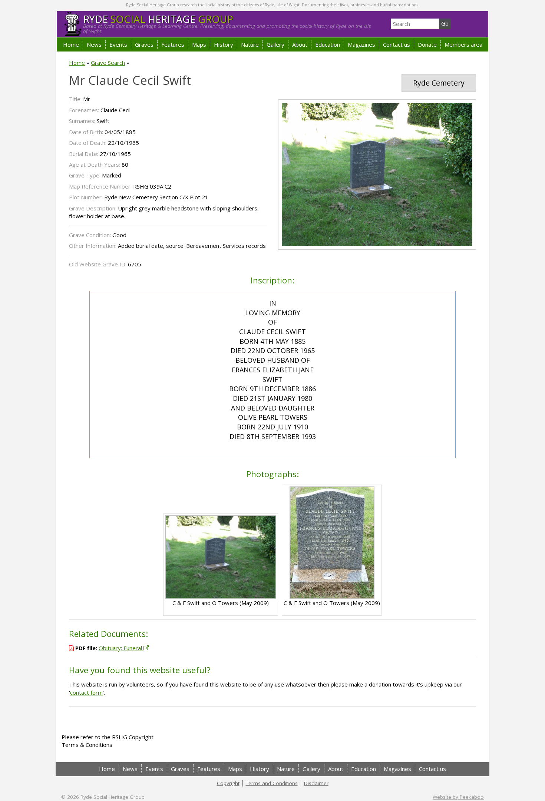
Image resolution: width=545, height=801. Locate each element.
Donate (427, 44)
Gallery (275, 44)
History (223, 44)
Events (118, 44)
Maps (199, 44)
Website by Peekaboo (458, 797)
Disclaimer (316, 783)
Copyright (228, 783)
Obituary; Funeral (121, 648)
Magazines (361, 44)
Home (71, 44)
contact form (86, 692)
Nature (250, 44)
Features (172, 44)
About (299, 44)
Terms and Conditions (272, 783)
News (94, 44)
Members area (463, 44)
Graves (144, 44)
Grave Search (108, 62)
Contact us (396, 44)
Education (327, 44)
